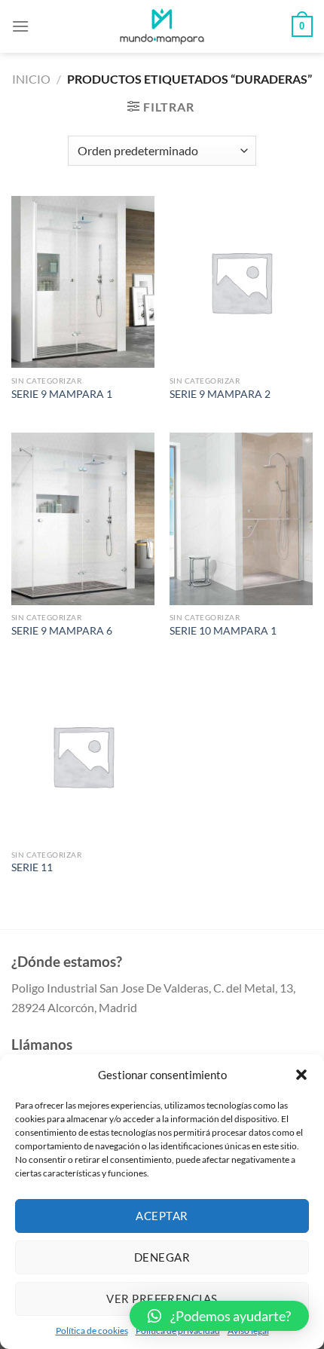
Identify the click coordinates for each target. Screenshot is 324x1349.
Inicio (31, 79)
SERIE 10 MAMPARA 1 (223, 631)
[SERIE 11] (82, 756)
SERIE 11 (32, 867)
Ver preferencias (161, 1298)
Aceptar (162, 1215)
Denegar (162, 1257)
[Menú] (20, 26)
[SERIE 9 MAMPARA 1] (82, 282)
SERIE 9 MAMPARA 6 (61, 631)
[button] (301, 1074)
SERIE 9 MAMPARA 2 (220, 394)
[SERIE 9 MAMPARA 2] (241, 282)
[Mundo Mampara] (162, 26)
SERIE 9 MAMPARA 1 (61, 394)
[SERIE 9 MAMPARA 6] (82, 518)
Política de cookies (92, 1330)
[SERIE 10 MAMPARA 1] (241, 518)
